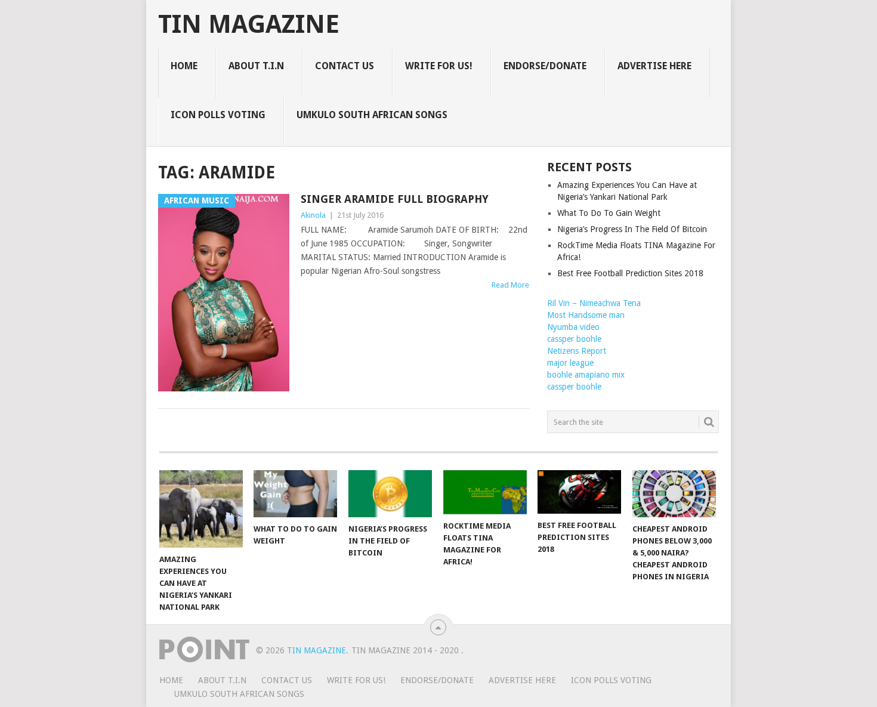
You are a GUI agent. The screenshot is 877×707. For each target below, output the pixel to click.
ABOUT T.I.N (256, 66)
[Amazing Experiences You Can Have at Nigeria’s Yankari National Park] (201, 509)
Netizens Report (576, 351)
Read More (510, 284)
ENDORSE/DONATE (545, 66)
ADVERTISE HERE (654, 66)
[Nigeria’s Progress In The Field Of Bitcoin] (390, 493)
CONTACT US (344, 66)
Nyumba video (573, 327)
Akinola (313, 215)
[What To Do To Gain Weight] (295, 493)
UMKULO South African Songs (372, 115)
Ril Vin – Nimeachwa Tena (594, 303)
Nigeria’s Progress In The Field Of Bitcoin (632, 229)
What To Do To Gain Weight (608, 213)
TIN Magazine (248, 24)
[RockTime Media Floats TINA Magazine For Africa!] (485, 492)
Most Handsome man (586, 315)
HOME (184, 66)
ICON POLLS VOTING (218, 115)
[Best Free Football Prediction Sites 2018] (579, 492)
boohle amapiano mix (586, 374)
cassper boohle (574, 339)
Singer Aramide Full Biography (395, 199)
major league (570, 363)
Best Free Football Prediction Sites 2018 (630, 273)
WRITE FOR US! (439, 66)
